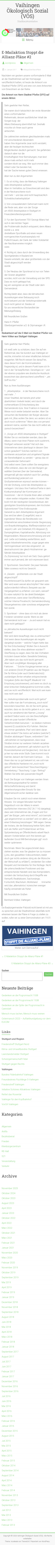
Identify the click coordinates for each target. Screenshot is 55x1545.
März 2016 (7, 1416)
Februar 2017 (8, 1371)
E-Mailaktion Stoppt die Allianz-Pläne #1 (22, 956)
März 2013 (7, 1520)
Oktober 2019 (8, 1272)
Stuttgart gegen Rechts (13, 1064)
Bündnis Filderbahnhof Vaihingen (17, 1074)
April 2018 (7, 1332)
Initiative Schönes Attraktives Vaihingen (21, 1089)
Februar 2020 (8, 1262)
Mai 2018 (6, 1327)
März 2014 (7, 1485)
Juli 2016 (6, 1396)
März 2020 (7, 1257)
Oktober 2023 (8, 1198)
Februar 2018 (8, 1341)
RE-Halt (5, 1151)
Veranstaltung (8, 1161)
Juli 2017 (6, 1361)
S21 (4, 1156)
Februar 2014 (8, 1490)
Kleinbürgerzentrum (11, 1146)
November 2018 (10, 1307)
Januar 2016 (8, 1426)
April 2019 (7, 1287)
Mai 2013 (6, 1515)
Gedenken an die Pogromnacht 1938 (20, 995)
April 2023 (7, 1208)
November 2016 (10, 1386)
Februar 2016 (8, 1421)
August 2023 (8, 1203)
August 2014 (8, 1475)
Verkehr (5, 1166)
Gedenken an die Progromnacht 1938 (20, 1000)
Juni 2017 (6, 1366)
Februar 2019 (8, 1292)
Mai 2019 (6, 1282)
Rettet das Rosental (11, 1094)
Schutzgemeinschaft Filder (15, 1059)
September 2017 (10, 1351)
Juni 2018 (6, 1322)
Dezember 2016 (10, 1381)
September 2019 (10, 1277)
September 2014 (10, 1470)
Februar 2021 (8, 1242)
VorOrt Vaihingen (10, 1104)
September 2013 (10, 1505)
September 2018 (10, 1312)
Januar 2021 (8, 1247)
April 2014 (7, 1480)
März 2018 (7, 1337)
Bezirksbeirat (8, 1136)
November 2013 (10, 1495)
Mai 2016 (6, 1406)
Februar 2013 (8, 1525)
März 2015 (7, 1455)
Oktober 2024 (8, 1193)
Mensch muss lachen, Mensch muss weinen (23, 1013)
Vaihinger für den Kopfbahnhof (16, 1099)
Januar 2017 (8, 1376)
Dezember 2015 (10, 1431)
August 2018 (8, 1317)
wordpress (10, 63)
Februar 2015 (8, 1460)
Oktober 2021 (8, 1233)
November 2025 (10, 1188)
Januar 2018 (8, 1346)
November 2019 (10, 1267)
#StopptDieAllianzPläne (32, 70)
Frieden (5, 1141)
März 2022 (7, 1228)
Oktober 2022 (8, 1218)
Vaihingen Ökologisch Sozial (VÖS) (27, 11)
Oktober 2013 (8, 1500)
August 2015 (8, 1436)
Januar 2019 (8, 1297)
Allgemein (28, 63)
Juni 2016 (6, 1401)
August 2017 (8, 1356)
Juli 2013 (6, 1510)
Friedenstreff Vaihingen (13, 1084)
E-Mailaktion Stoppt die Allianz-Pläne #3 (32, 963)
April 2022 (7, 1223)
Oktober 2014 (8, 1465)
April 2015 (7, 1450)
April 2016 (7, 1411)
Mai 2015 (6, 1445)
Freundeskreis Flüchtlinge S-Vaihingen (20, 1079)
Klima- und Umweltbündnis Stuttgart (19, 1049)
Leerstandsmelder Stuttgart (15, 1054)
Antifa (4, 1131)
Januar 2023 (8, 1213)
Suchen (5, 970)
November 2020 (10, 1252)
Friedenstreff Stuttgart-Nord (15, 1044)
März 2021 (7, 1238)
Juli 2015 (6, 1440)
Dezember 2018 (10, 1302)
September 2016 (10, 1391)
